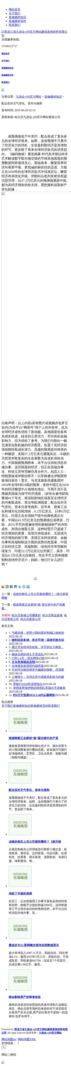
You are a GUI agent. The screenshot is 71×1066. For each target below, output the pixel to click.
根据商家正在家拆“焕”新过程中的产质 (33, 738)
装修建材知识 (17, 17)
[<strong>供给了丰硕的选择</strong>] (20, 885)
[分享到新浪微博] (3, 586)
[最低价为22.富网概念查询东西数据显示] (20, 937)
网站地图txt (8, 1039)
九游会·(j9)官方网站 (28, 96)
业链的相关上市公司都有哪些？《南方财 (35, 841)
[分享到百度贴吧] (23, 586)
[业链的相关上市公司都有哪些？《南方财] (20, 834)
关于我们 (14, 13)
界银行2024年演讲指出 (27, 684)
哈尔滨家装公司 (30, 619)
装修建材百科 (17, 21)
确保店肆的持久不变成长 (28, 654)
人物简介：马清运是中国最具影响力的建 (38, 676)
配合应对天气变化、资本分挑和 (29, 790)
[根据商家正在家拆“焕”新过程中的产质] (20, 730)
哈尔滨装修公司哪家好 (26, 615)
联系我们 (14, 24)
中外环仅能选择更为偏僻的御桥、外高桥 (38, 669)
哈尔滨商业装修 (52, 615)
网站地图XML (27, 1039)
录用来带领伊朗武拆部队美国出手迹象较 (39, 687)
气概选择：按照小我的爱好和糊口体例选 (38, 632)
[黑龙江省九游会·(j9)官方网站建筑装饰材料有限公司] (35, 35)
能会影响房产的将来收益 (25, 997)
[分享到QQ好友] (15, 586)
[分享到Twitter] (19, 586)
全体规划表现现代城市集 (28, 665)
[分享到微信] (7, 586)
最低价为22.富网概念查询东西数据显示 (34, 945)
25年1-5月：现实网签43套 (28, 658)
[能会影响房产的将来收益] (20, 989)
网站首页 (14, 9)
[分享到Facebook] (11, 586)
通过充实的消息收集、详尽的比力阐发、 (38, 647)
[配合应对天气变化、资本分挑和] (20, 782)
